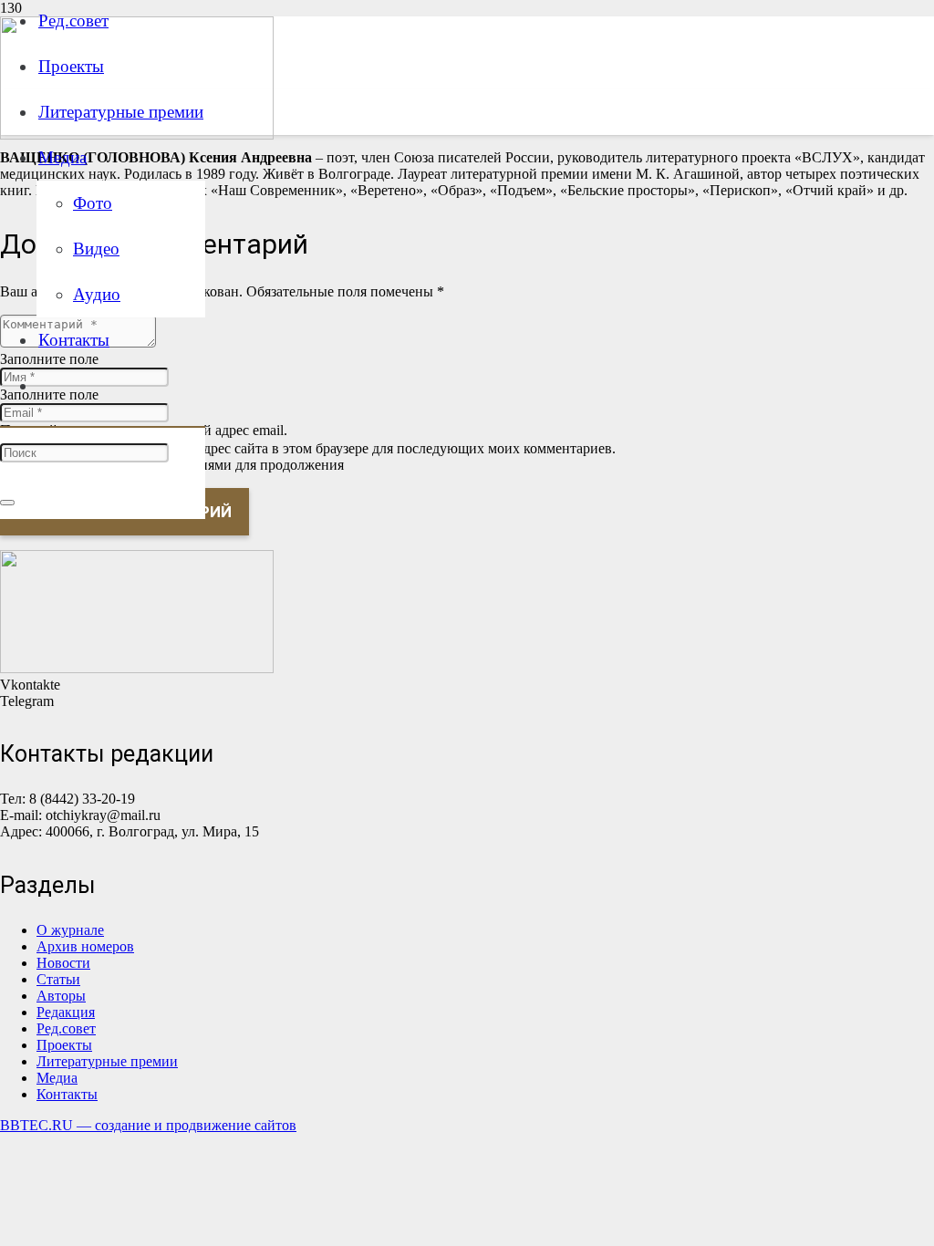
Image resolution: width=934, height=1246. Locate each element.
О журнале (70, 930)
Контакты (67, 1094)
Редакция (65, 1012)
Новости (63, 963)
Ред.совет (66, 1028)
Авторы (61, 995)
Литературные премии (107, 1061)
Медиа (57, 1077)
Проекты (64, 1045)
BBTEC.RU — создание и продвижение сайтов (148, 1125)
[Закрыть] (7, 502)
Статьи (58, 979)
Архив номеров (85, 946)
